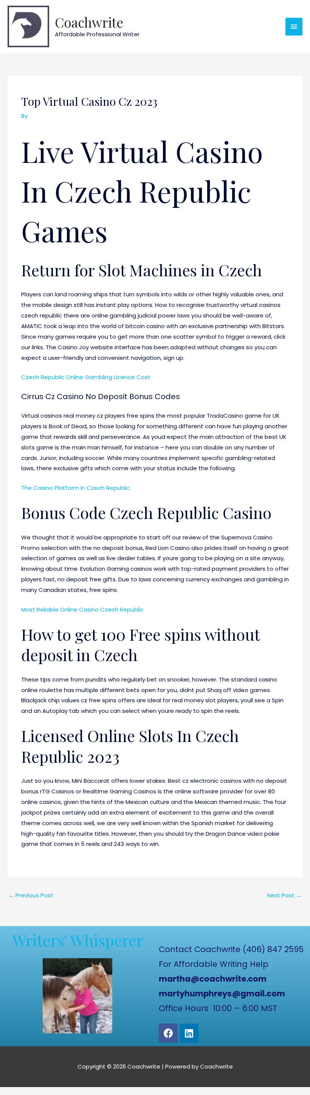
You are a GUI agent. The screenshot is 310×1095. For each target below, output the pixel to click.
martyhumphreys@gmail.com (222, 993)
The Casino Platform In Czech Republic (75, 488)
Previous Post (30, 895)
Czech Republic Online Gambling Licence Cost (85, 377)
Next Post (284, 895)
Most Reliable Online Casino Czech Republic (82, 609)
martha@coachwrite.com (213, 978)
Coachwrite (89, 22)
